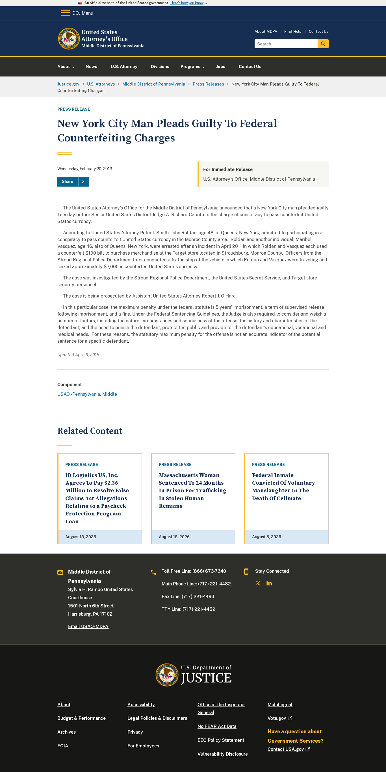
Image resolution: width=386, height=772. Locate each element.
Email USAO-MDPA (88, 626)
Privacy (135, 732)
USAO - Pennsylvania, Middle (87, 394)
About (63, 704)
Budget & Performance (81, 718)
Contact (286, 749)
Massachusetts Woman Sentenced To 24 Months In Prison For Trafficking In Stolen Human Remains (192, 491)
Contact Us (319, 31)
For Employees (143, 746)
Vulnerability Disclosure (223, 754)
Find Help (293, 31)
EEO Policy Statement (221, 740)
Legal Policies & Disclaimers (157, 718)
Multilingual (280, 704)
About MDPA (266, 31)
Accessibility (141, 704)
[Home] (103, 49)
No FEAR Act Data (217, 726)
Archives (66, 732)
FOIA (62, 746)
